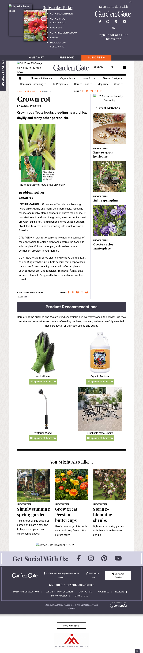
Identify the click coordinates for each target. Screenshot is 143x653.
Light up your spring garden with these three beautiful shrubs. (108, 531)
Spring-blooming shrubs (102, 514)
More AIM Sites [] (71, 625)
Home (20, 91)
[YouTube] (118, 560)
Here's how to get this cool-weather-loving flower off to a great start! (71, 531)
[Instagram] (91, 560)
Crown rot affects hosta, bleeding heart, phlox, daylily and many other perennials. (52, 115)
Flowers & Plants (41, 78)
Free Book (66, 57)
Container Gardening (32, 84)
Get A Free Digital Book (63, 32)
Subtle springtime (105, 200)
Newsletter (32, 91)
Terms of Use (81, 596)
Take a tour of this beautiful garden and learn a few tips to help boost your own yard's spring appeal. (33, 527)
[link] (30, 67)
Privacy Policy (59, 596)
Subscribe (95, 57)
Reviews (119, 592)
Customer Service (119, 576)
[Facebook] (79, 560)
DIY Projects (59, 84)
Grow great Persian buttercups (66, 514)
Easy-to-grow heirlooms (103, 154)
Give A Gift (56, 27)
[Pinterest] (104, 560)
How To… (88, 78)
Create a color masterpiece (103, 246)
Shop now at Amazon (43, 381)
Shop (117, 84)
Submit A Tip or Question (59, 592)
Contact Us (85, 592)
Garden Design (111, 78)
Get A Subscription (61, 13)
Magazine (103, 84)
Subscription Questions (26, 592)
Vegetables (66, 78)
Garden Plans (82, 84)
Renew (54, 37)
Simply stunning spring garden (33, 511)
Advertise (103, 592)
